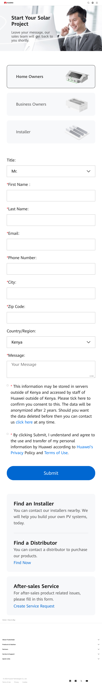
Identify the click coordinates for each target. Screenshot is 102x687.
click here (24, 422)
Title (11, 160)
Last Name (17, 209)
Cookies (24, 682)
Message (15, 355)
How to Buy (11, 620)
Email (12, 233)
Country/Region (21, 331)
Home (4, 620)
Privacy (16, 682)
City (11, 282)
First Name (18, 184)
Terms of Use (56, 452)
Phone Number (21, 257)
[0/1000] (91, 376)
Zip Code (15, 306)
